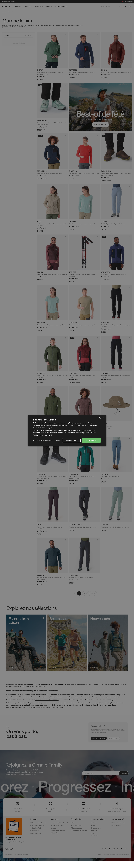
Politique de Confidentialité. (42, 435)
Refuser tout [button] (71, 440)
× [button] (103, 417)
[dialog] (67, 430)
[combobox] (100, 418)
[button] (46, 440)
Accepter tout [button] (91, 440)
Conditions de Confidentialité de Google (70, 433)
